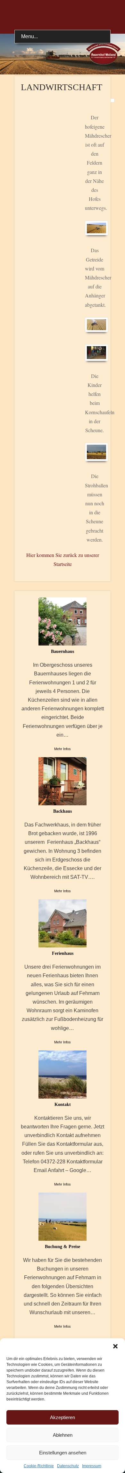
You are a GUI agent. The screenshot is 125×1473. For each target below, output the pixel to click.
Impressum (91, 1466)
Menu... (29, 36)
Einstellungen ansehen (62, 1452)
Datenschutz (68, 1466)
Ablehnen (62, 1435)
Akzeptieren (62, 1417)
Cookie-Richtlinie (39, 1466)
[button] (115, 1346)
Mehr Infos (62, 749)
